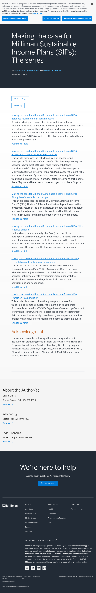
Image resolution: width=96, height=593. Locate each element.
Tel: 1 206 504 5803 (20, 419)
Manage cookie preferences (14, 18)
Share (16, 106)
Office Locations (31, 523)
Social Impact (30, 514)
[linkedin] (33, 568)
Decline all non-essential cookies (77, 18)
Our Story (29, 509)
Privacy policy (36, 576)
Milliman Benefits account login (67, 576)
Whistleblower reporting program (11, 579)
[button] (27, 568)
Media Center (30, 518)
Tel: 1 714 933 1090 (27, 400)
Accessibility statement (8, 581)
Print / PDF (18, 99)
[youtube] (38, 568)
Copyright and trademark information (12, 576)
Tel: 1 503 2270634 (24, 437)
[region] (48, 12)
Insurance (52, 514)
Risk (49, 523)
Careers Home (77, 509)
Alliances (28, 532)
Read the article (20, 143)
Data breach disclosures (28, 579)
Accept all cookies (51, 18)
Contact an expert (48, 483)
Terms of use (27, 576)
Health (50, 509)
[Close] (92, 4)
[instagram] (44, 568)
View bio (6, 404)
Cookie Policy (38, 13)
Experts (28, 527)
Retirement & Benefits (57, 518)
